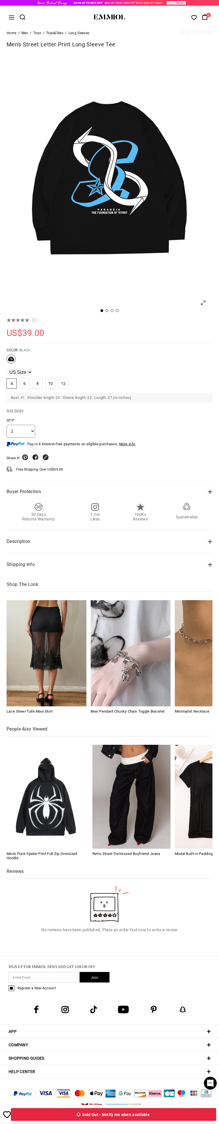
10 (50, 383)
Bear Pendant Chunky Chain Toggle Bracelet (128, 711)
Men (24, 33)
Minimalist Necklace (192, 711)
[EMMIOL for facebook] (36, 1009)
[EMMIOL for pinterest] (153, 1009)
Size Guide (15, 411)
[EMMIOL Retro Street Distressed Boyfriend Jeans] (131, 796)
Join (94, 978)
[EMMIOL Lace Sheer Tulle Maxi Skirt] (46, 653)
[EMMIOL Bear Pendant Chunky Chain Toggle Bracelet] (131, 653)
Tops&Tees (54, 33)
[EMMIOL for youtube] (123, 1009)
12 (63, 383)
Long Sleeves (79, 33)
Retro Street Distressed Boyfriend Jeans (126, 854)
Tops (37, 33)
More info (127, 444)
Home (11, 33)
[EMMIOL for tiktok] (93, 1009)
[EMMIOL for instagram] (65, 1009)
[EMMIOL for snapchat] (182, 1009)
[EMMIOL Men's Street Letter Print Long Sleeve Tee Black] (11, 361)
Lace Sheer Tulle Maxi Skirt (29, 711)
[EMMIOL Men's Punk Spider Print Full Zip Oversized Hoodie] (46, 796)
